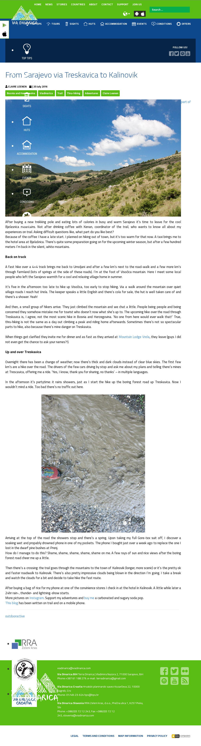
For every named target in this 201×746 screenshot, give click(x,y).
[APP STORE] (4, 34)
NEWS (49, 4)
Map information (130, 735)
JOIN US (137, 4)
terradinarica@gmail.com (111, 678)
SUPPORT (123, 4)
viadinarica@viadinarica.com (74, 668)
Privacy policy (157, 735)
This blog (11, 603)
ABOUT (93, 4)
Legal (75, 735)
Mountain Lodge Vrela (134, 337)
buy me (89, 598)
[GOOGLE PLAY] (4, 25)
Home (37, 4)
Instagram (36, 598)
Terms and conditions (98, 735)
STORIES (62, 4)
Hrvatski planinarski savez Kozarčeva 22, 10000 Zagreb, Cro (98, 688)
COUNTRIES (78, 4)
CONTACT (107, 4)
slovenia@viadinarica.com (78, 715)
